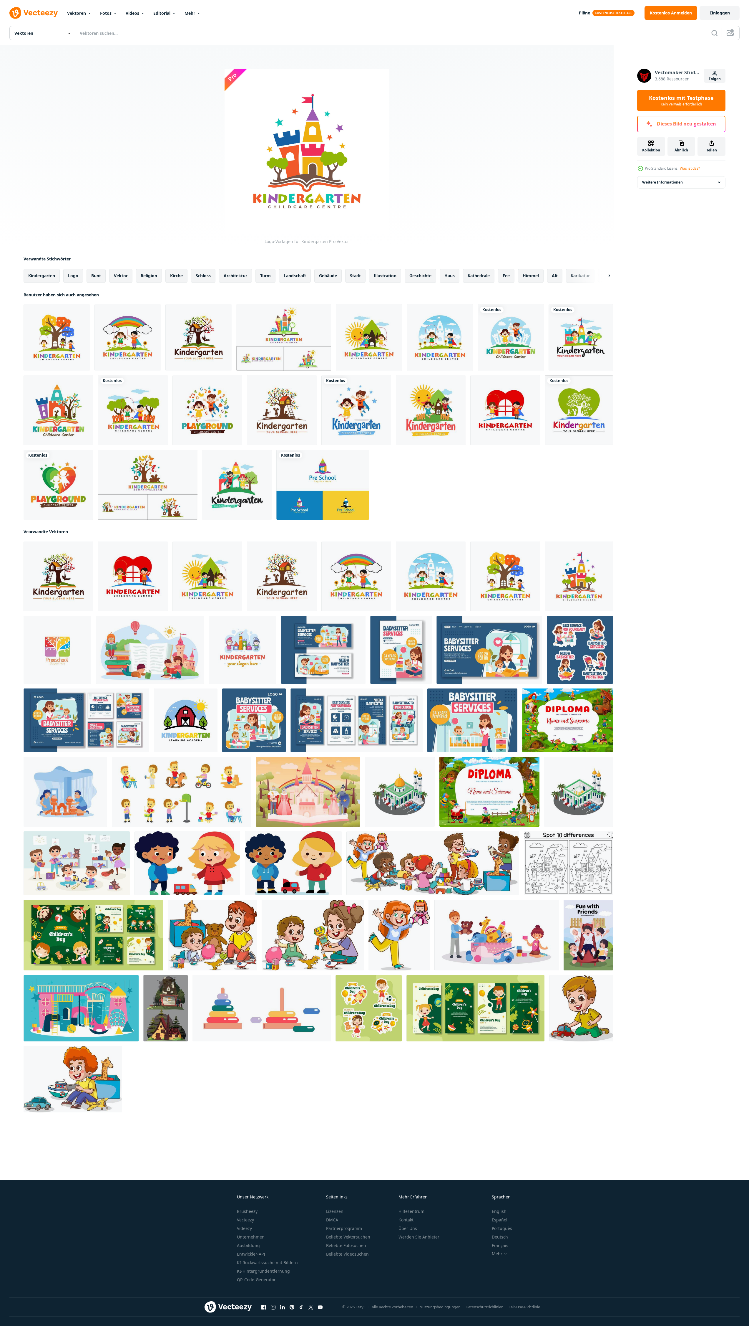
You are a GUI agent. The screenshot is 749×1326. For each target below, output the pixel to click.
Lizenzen (334, 1211)
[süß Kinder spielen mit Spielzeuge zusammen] (432, 863)
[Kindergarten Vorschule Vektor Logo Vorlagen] (57, 650)
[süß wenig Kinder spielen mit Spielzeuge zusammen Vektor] (581, 1008)
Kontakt (405, 1220)
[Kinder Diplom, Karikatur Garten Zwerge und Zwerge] (567, 720)
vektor (121, 275)
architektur (235, 275)
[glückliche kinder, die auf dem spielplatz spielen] (588, 935)
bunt (96, 275)
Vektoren (76, 13)
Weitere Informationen (662, 182)
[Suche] (714, 33)
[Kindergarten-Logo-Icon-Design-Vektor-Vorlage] (511, 337)
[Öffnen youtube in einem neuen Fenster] (320, 1307)
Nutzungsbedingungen (440, 1307)
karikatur (580, 275)
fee (506, 275)
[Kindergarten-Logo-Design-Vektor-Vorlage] (581, 337)
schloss (203, 275)
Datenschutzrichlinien (485, 1307)
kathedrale (479, 275)
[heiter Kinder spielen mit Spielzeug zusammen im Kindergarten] (496, 935)
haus (449, 275)
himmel (531, 275)
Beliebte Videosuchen (347, 1254)
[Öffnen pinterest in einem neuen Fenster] (292, 1307)
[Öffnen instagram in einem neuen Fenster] (273, 1307)
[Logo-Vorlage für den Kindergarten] (185, 720)
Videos (132, 13)
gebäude (328, 275)
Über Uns (407, 1228)
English (499, 1211)
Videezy (244, 1228)
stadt (355, 275)
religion (149, 275)
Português (502, 1228)
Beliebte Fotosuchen (346, 1245)
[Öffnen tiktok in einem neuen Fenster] (301, 1307)
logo (73, 275)
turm (265, 275)
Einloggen (720, 13)
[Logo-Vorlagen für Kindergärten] (57, 337)
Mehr (190, 13)
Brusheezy (247, 1211)
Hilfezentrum (411, 1211)
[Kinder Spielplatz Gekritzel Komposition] (81, 1008)
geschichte (420, 275)
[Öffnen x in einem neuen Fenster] (310, 1307)
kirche (176, 275)
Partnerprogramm (344, 1228)
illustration (385, 275)
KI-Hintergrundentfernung (263, 1271)
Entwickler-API (251, 1254)
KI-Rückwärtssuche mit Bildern (267, 1262)
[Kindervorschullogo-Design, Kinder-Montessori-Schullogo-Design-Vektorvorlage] (322, 485)
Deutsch (500, 1237)
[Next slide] (604, 276)
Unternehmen (251, 1237)
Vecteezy (245, 1220)
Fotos (106, 13)
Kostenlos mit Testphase (681, 100)
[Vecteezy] (33, 13)
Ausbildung (248, 1245)
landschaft (295, 275)
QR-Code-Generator (256, 1279)
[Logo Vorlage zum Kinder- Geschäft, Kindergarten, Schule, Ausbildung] (242, 650)
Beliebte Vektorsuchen (348, 1237)
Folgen (715, 78)
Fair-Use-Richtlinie (524, 1307)
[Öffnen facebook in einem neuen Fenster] (263, 1307)
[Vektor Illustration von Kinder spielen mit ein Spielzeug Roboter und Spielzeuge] (212, 935)
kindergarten (41, 275)
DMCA (332, 1220)
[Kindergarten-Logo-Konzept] (283, 337)
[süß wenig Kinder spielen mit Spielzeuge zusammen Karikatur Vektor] (73, 1079)
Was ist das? (690, 168)
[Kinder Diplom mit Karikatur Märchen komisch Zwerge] (489, 792)
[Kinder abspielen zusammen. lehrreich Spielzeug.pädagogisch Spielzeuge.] (399, 935)
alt (555, 275)
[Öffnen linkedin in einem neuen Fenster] (282, 1307)
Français (500, 1245)
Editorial (161, 13)
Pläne (584, 13)
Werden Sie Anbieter (418, 1237)
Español (499, 1220)
